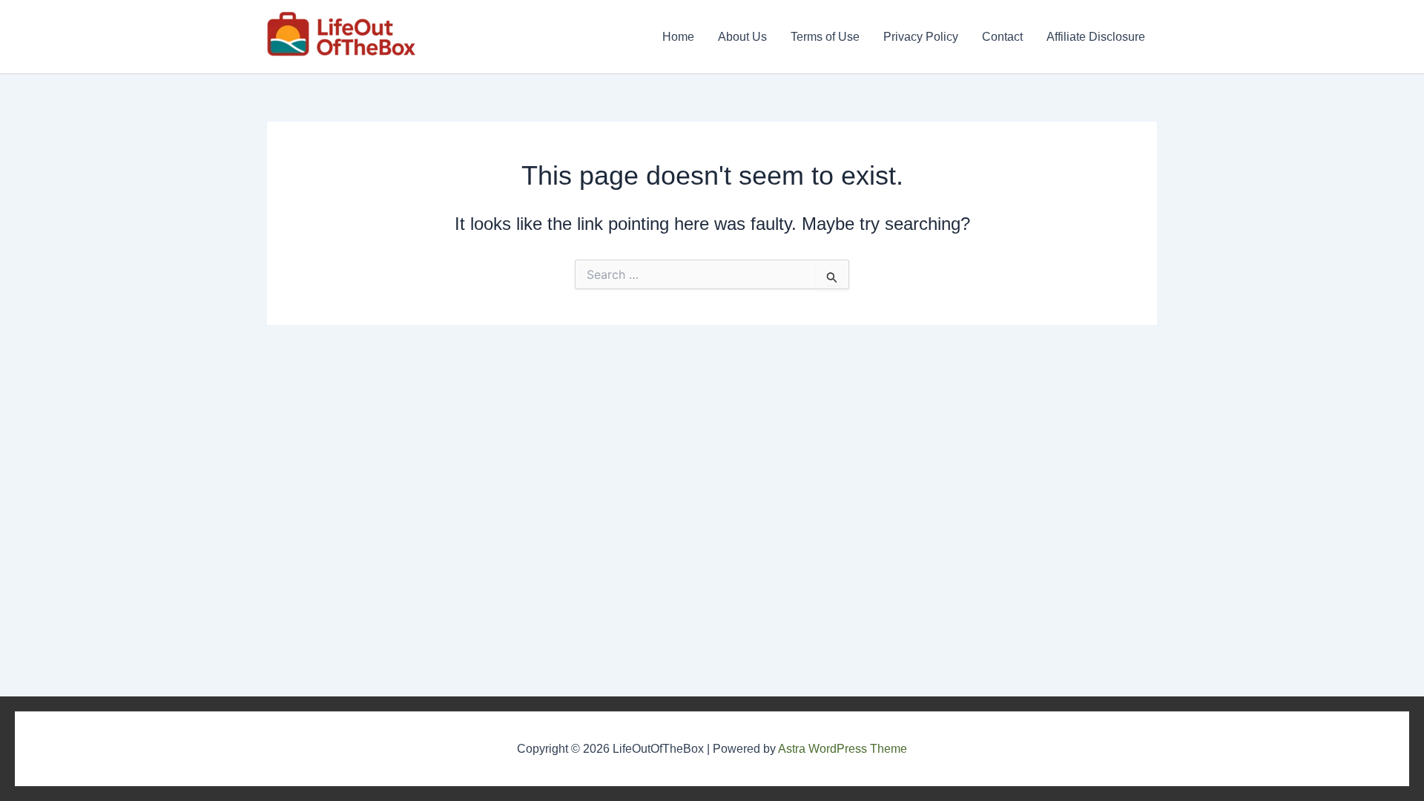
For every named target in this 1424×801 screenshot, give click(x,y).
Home (678, 36)
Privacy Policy (920, 36)
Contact (1002, 36)
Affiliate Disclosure (1095, 36)
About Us (742, 36)
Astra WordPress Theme (842, 748)
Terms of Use (825, 36)
